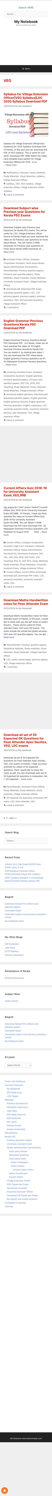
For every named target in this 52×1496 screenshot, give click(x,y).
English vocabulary (32, 405)
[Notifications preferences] (4, 1490)
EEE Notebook (12, 944)
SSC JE (17, 561)
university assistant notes (16, 409)
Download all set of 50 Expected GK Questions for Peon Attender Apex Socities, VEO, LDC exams (25, 740)
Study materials (37, 172)
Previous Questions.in (17, 1103)
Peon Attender (23, 801)
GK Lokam (12, 1122)
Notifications (12, 172)
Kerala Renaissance (14, 978)
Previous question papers (31, 270)
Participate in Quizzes (15, 1203)
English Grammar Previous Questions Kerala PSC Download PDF (23, 324)
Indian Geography (19, 1162)
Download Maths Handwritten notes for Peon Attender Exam (26, 602)
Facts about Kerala (35, 263)
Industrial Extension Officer (20, 1192)
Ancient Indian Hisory (23, 1169)
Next (13, 818)
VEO (18, 184)
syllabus (41, 176)
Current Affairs (13, 542)
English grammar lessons (16, 401)
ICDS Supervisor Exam (17, 1184)
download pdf (13, 289)
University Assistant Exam (16, 281)
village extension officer (15, 304)
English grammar (34, 376)
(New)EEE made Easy (17, 1107)
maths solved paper (21, 659)
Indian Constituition (18, 1173)
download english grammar (19, 394)
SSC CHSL (30, 557)
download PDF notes (31, 289)
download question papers (17, 293)
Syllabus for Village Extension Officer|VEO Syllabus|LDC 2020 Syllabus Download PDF (26, 97)
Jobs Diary (10, 947)
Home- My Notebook (15, 1081)
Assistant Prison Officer (17, 259)
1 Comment (11, 667)
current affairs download (34, 572)
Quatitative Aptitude (13, 648)
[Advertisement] (26, 48)
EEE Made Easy (14, 1092)
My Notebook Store (14, 921)
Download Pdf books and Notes (22, 1195)
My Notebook (26, 21)
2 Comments (12, 307)
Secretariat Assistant (28, 553)
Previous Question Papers (19, 1140)
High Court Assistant (24, 546)
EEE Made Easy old (16, 1114)
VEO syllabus (27, 184)
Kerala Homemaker (16, 1129)
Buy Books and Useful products (22, 1199)
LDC (33, 293)
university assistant (13, 579)
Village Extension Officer (15, 180)
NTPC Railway (12, 951)
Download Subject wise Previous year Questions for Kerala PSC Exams (24, 211)
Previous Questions (14, 955)
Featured (24, 172)
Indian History (11, 1001)
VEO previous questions (31, 300)
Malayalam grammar (19, 1155)
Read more (11, 165)
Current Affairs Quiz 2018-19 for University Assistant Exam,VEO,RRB (25, 491)
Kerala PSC (10, 1136)
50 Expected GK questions (19, 798)
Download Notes (13, 910)
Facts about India (17, 1158)
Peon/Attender (11, 270)
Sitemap (9, 1206)
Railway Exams (14, 1125)
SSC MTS (26, 561)
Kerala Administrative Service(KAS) (21, 267)
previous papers (28, 296)
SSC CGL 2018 (27, 383)
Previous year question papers (18, 274)
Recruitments (11, 1133)
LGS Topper (12, 1096)
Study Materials (11, 176)
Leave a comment (15, 194)
